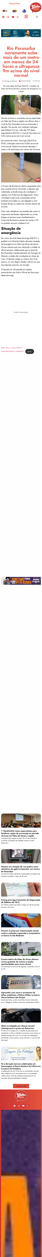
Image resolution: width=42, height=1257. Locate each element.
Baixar (30, 351)
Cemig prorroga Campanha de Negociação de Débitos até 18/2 (20, 901)
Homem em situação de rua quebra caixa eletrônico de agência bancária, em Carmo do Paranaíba (20, 869)
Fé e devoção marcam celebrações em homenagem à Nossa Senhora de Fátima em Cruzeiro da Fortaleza (21, 1066)
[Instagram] (8, 17)
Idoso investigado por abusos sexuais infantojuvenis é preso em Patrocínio (18, 1027)
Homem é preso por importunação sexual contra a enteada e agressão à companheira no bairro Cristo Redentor (20, 933)
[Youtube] (13, 17)
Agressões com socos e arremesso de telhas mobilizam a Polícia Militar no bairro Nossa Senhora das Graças (20, 995)
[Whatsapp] (18, 17)
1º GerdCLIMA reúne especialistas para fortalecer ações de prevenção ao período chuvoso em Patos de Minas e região (20, 833)
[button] (37, 17)
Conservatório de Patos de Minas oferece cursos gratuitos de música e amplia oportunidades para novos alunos (19, 962)
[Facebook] (3, 17)
